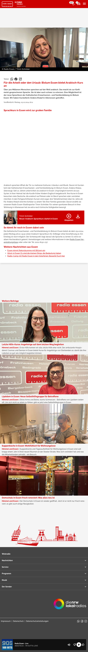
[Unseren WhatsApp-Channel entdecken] (78, 621)
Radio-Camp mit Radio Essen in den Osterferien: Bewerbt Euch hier (36, 256)
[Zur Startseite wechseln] (7, 4)
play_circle (79, 644)
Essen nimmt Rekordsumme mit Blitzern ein (26, 250)
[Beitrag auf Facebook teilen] (16, 79)
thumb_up (83, 644)
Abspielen (68, 217)
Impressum (6, 621)
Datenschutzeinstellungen (37, 621)
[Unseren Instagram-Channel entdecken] (85, 621)
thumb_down (74, 644)
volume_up (69, 644)
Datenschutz (18, 621)
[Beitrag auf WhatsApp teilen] (11, 79)
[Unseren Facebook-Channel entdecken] (82, 621)
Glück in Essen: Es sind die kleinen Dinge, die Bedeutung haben (34, 253)
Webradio (6, 554)
